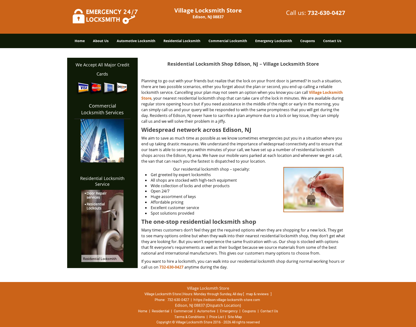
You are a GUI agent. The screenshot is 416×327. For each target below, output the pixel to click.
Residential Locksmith (181, 40)
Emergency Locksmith (273, 40)
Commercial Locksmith (227, 40)
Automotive (206, 311)
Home (80, 40)
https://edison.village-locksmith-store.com (227, 300)
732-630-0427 (326, 13)
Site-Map (235, 317)
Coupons (307, 40)
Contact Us (332, 40)
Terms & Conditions (189, 317)
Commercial (183, 311)
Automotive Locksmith (136, 40)
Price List (216, 317)
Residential (160, 311)
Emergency (229, 311)
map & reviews (257, 294)
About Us (101, 40)
